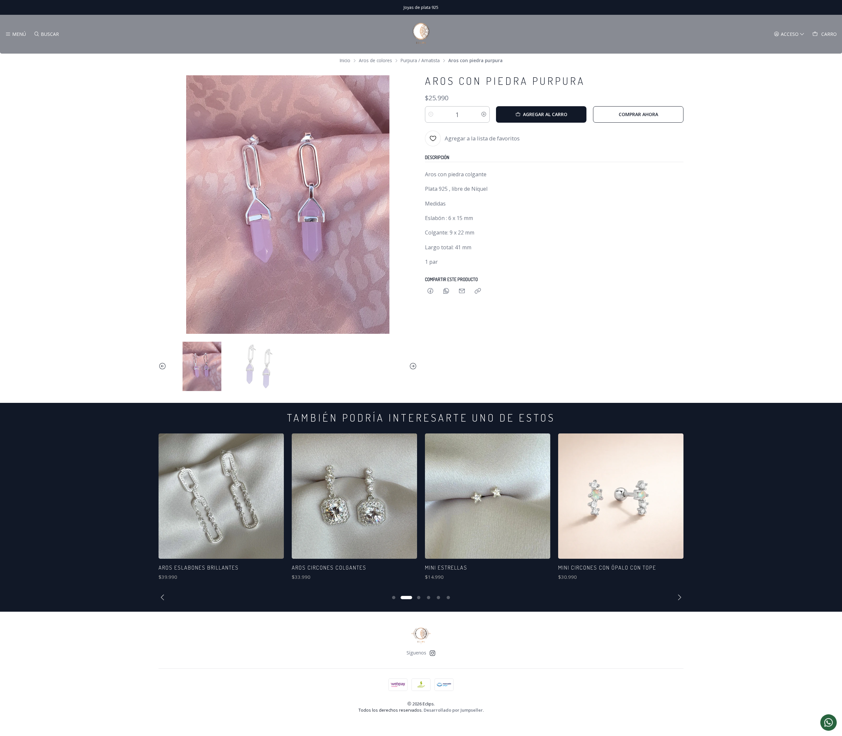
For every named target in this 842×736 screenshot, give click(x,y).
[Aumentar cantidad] (483, 114)
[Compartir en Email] (462, 291)
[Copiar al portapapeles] (477, 291)
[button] (394, 597)
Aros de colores (375, 60)
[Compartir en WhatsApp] (446, 291)
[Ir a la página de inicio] (421, 34)
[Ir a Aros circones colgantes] (228, 496)
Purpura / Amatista (420, 60)
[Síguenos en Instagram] (432, 653)
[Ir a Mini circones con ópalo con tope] (494, 496)
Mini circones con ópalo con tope (481, 567)
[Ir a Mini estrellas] (361, 496)
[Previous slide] (163, 366)
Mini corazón (584, 567)
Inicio (345, 60)
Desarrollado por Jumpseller (453, 710)
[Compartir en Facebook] (430, 291)
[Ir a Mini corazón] (627, 496)
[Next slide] (412, 366)
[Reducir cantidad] (430, 114)
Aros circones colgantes (202, 567)
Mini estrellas (320, 567)
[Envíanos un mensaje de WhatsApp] (828, 722)
